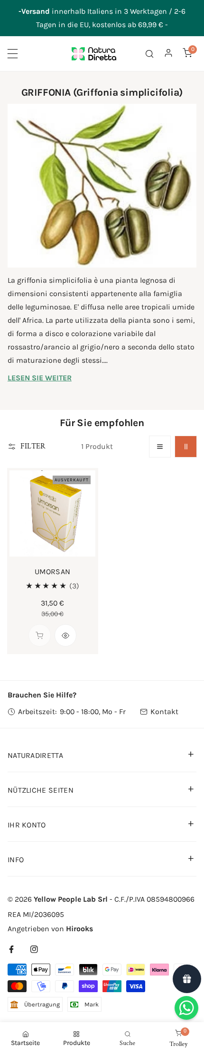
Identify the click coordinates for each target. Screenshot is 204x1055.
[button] (187, 52)
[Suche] (149, 53)
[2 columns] (186, 447)
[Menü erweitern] (12, 53)
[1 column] (160, 447)
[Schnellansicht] (66, 635)
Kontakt (164, 711)
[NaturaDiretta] (94, 53)
